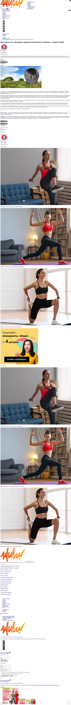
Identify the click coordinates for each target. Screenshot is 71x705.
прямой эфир (30, 8)
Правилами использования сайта (39, 685)
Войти (2, 661)
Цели (4, 18)
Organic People (3, 92)
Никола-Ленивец (3, 112)
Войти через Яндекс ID (4, 652)
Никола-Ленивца (16, 91)
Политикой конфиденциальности (53, 685)
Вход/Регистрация (6, 8)
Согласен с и (16, 672)
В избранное (3, 63)
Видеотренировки (6, 9)
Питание (29, 3)
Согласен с (12, 673)
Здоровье (29, 5)
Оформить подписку (4, 4)
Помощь (4, 34)
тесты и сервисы (31, 7)
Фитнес (29, 2)
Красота (29, 4)
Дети (4, 11)
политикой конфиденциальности (23, 672)
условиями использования (11, 672)
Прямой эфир (5, 605)
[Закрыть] (1, 704)
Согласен (2, 687)
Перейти (2, 65)
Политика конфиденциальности (9, 617)
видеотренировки (31, 1)
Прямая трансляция (6, 10)
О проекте (5, 619)
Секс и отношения (31, 6)
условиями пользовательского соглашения (14, 673)
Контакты (4, 35)
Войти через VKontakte (4, 653)
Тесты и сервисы (6, 17)
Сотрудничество (6, 33)
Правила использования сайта (8, 616)
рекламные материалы (7, 618)
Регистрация (6, 661)
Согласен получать (10, 674)
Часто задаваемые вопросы (8, 620)
